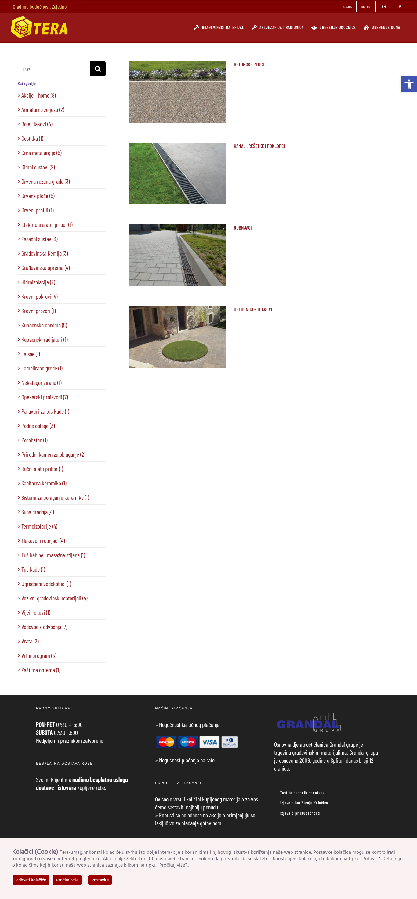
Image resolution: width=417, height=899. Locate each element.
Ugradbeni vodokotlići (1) (46, 583)
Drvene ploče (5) (37, 195)
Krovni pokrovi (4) (39, 296)
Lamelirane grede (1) (41, 368)
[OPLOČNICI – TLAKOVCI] (177, 337)
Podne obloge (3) (38, 425)
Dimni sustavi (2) (38, 167)
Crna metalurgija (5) (41, 152)
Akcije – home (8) (38, 95)
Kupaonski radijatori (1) (44, 339)
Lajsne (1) (30, 353)
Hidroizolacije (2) (38, 282)
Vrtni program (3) (38, 655)
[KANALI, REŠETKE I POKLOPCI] (177, 173)
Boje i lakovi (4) (36, 123)
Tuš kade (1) (33, 569)
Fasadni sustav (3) (39, 238)
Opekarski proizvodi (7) (44, 396)
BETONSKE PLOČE (177, 83)
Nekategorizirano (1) (41, 382)
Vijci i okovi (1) (35, 612)
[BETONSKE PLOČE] (177, 92)
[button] (409, 84)
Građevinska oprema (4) (45, 267)
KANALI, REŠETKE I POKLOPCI (177, 161)
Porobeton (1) (34, 440)
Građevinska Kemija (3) (44, 253)
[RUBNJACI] (177, 255)
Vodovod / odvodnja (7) (44, 626)
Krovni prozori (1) (38, 310)
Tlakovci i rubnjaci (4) (43, 540)
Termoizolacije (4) (39, 526)
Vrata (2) (29, 641)
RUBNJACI (177, 246)
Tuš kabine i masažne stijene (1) (53, 554)
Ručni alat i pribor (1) (42, 468)
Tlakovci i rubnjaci (186, 104)
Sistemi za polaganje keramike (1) (55, 497)
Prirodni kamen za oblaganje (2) (53, 454)
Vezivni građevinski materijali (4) (54, 598)
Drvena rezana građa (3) (45, 181)
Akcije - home (165, 104)
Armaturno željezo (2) (42, 109)
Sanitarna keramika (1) (43, 483)
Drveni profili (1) (37, 210)
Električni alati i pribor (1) (46, 224)
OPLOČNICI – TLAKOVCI (177, 328)
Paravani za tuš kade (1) (45, 411)
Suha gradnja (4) (37, 511)
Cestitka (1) (32, 138)
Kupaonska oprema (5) (44, 325)
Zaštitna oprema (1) (40, 669)
